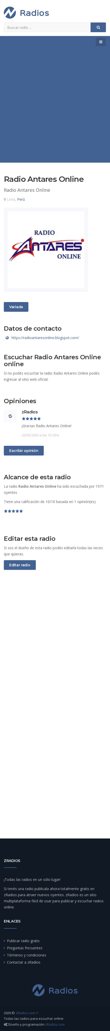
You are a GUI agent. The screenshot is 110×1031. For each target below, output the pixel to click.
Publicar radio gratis (23, 940)
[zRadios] (26, 13)
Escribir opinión (23, 450)
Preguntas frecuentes (24, 947)
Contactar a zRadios (23, 962)
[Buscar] (98, 27)
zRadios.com (25, 1013)
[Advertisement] (55, 105)
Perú (21, 199)
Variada (16, 306)
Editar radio (19, 565)
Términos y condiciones (26, 955)
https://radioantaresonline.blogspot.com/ (45, 337)
